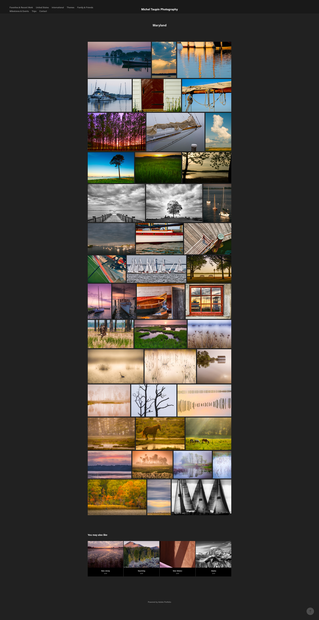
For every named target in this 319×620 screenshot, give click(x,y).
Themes (70, 7)
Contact (43, 11)
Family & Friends (85, 7)
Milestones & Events (19, 11)
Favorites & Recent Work (21, 7)
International (58, 7)
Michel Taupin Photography (159, 9)
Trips (34, 11)
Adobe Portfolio (164, 602)
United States (42, 7)
